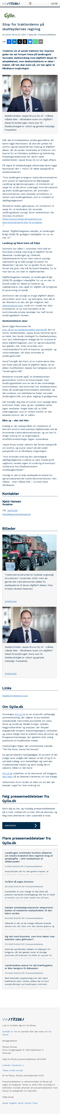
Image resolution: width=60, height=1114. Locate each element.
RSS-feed (7, 776)
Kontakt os (7, 1031)
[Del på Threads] (25, 42)
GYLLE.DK (20, 714)
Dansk (5, 1103)
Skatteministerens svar (15, 695)
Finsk (34, 1103)
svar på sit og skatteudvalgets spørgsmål (24, 329)
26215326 (12, 510)
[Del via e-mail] (40, 42)
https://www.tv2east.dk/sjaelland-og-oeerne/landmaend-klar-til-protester (22, 221)
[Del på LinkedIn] (14, 42)
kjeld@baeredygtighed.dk (16, 514)
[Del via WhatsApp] (35, 42)
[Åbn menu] (30, 3)
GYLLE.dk (7, 773)
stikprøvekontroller (12, 305)
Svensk (28, 1103)
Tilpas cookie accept (12, 1070)
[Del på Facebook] (9, 42)
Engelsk (13, 1103)
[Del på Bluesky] (30, 42)
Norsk (20, 1103)
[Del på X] (19, 42)
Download (11, 601)
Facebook (16, 1065)
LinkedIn (6, 1065)
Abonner (10, 825)
